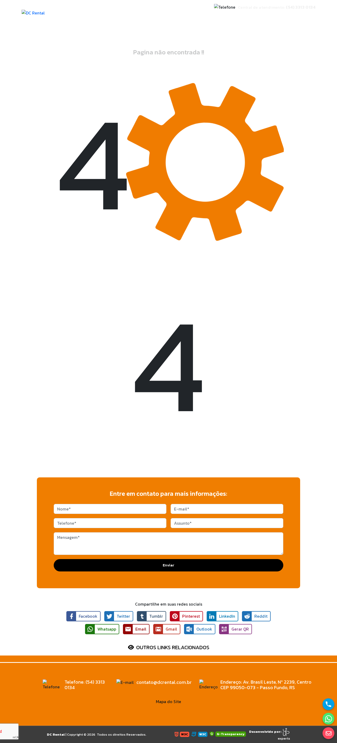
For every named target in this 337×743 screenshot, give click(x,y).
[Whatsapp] (328, 719)
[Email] (328, 733)
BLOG (305, 20)
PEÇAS (234, 20)
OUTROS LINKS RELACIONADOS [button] (172, 647)
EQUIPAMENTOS (190, 20)
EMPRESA (163, 20)
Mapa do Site (168, 701)
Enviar (168, 565)
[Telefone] (328, 704)
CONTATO (286, 20)
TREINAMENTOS (259, 20)
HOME (145, 20)
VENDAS (217, 20)
